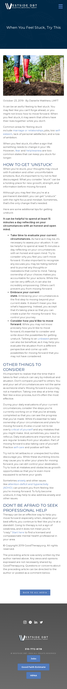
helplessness (34, 150)
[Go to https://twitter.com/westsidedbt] (41, 623)
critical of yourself (22, 429)
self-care (19, 447)
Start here (18, 532)
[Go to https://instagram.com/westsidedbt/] (24, 623)
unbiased (43, 338)
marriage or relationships (28, 130)
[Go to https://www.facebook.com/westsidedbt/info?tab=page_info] (30, 623)
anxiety (21, 480)
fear (17, 150)
